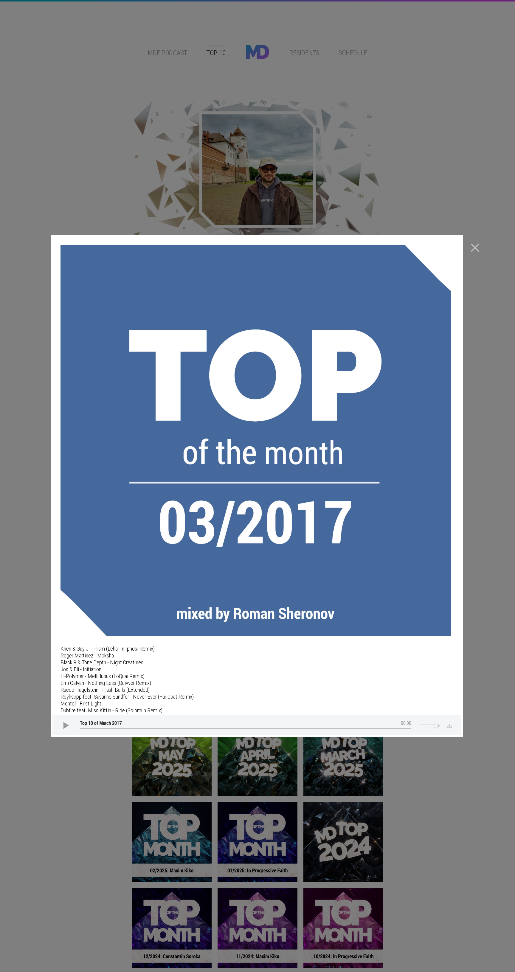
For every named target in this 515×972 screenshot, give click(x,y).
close (475, 248)
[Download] (448, 725)
